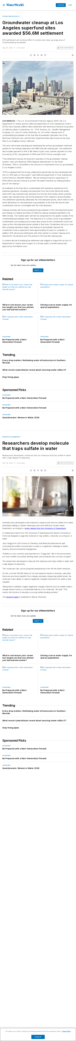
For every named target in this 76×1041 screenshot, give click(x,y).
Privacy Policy (66, 1031)
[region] (38, 1034)
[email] (45, 55)
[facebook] (31, 55)
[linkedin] (34, 55)
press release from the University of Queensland (45, 528)
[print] (73, 55)
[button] (3, 5)
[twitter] (38, 55)
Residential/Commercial (11, 437)
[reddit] (42, 55)
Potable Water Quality (11, 16)
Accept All (38, 1037)
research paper (12, 597)
